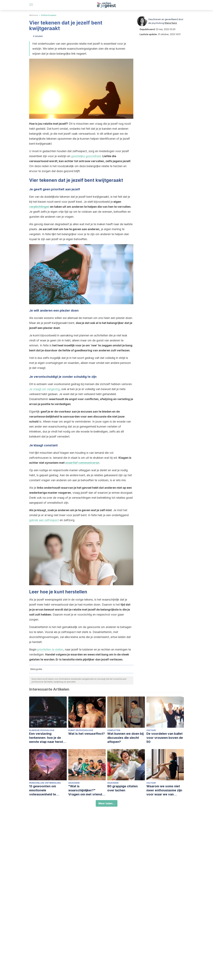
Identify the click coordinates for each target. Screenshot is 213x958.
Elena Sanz (171, 23)
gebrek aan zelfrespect (44, 520)
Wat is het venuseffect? (86, 734)
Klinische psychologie (41, 730)
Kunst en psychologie (80, 730)
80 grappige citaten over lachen (122, 788)
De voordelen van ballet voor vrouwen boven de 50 (164, 738)
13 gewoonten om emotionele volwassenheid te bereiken (42, 790)
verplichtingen (39, 206)
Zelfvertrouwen (48, 15)
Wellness (33, 15)
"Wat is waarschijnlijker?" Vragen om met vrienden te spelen (87, 790)
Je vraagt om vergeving (44, 389)
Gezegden (74, 783)
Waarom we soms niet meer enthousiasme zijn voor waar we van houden (164, 790)
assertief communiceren (82, 462)
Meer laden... (106, 803)
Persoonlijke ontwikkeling (45, 783)
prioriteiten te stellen (50, 649)
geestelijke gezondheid (86, 156)
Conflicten (113, 730)
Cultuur (151, 730)
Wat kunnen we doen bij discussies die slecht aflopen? (125, 738)
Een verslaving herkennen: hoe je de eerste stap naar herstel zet (47, 738)
